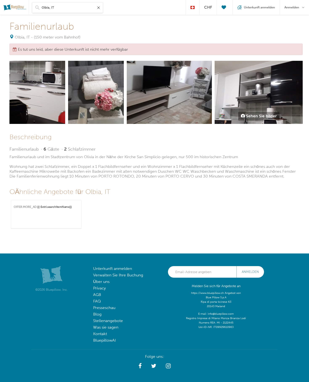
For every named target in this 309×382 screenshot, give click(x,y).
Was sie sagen (105, 327)
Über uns (101, 281)
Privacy (99, 288)
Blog (97, 314)
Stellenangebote (108, 320)
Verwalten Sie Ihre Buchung (118, 275)
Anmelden (250, 272)
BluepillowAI (104, 340)
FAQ (97, 301)
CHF (208, 7)
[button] (140, 366)
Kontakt (100, 333)
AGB (97, 294)
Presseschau (104, 307)
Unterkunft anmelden (112, 268)
